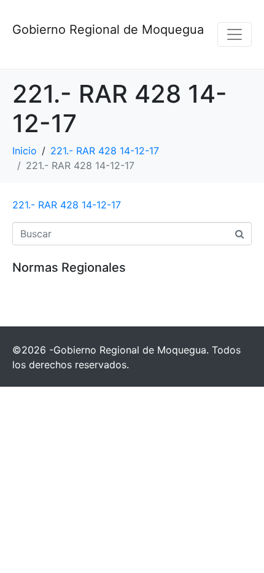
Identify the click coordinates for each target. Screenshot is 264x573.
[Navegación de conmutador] (234, 34)
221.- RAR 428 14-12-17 (66, 205)
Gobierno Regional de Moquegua (108, 29)
